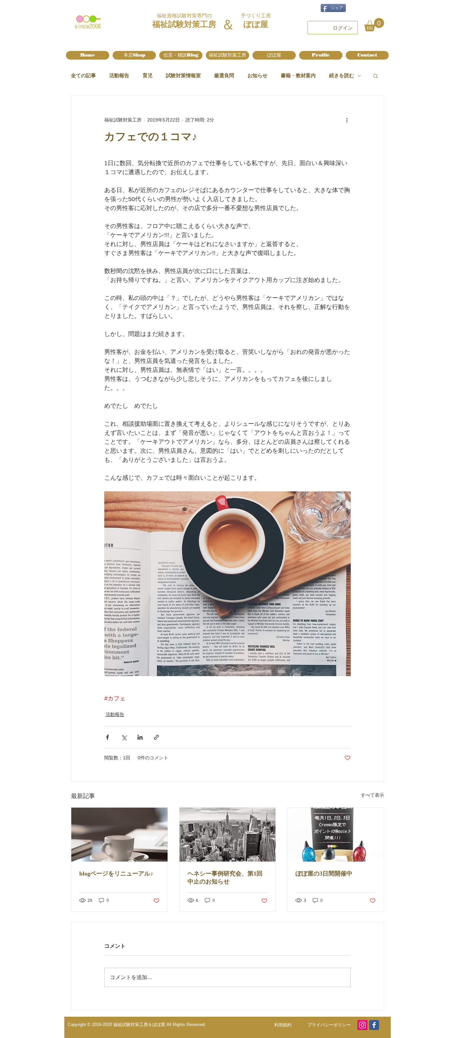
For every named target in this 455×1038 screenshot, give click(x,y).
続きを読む (341, 75)
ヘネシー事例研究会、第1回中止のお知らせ (225, 877)
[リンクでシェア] (156, 737)
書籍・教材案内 (298, 75)
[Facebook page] (374, 1025)
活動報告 (119, 75)
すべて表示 (372, 795)
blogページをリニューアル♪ (116, 873)
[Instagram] (362, 1025)
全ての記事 (83, 75)
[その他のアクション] (347, 120)
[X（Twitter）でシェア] (124, 737)
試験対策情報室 (183, 75)
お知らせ (257, 75)
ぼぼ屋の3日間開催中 (323, 873)
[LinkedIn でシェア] (140, 737)
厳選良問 (224, 75)
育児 (148, 75)
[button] (374, 24)
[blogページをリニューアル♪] (119, 835)
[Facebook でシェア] (107, 737)
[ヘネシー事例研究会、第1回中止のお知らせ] (228, 835)
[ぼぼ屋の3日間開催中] (335, 835)
